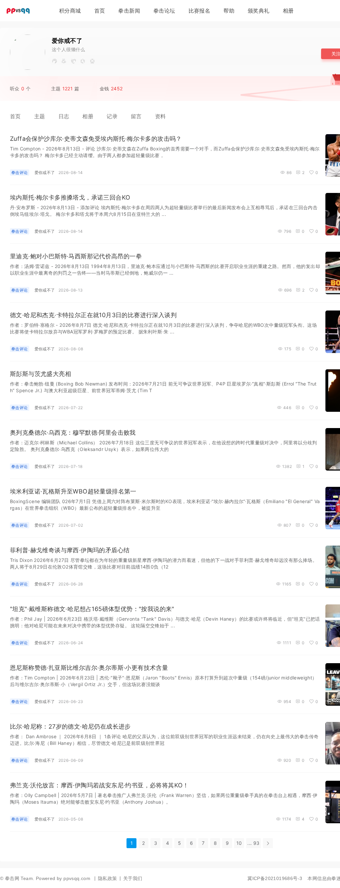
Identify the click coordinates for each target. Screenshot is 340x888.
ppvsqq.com (76, 878)
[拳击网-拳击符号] (19, 12)
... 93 (253, 843)
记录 (112, 116)
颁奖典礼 (259, 10)
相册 (288, 10)
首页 (99, 10)
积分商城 (70, 10)
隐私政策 (107, 878)
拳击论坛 (164, 10)
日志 (63, 116)
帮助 (228, 10)
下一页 (268, 843)
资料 (160, 116)
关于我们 (132, 878)
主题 (39, 116)
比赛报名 (200, 10)
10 (239, 843)
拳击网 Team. (20, 878)
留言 (136, 116)
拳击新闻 (129, 10)
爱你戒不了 (45, 172)
